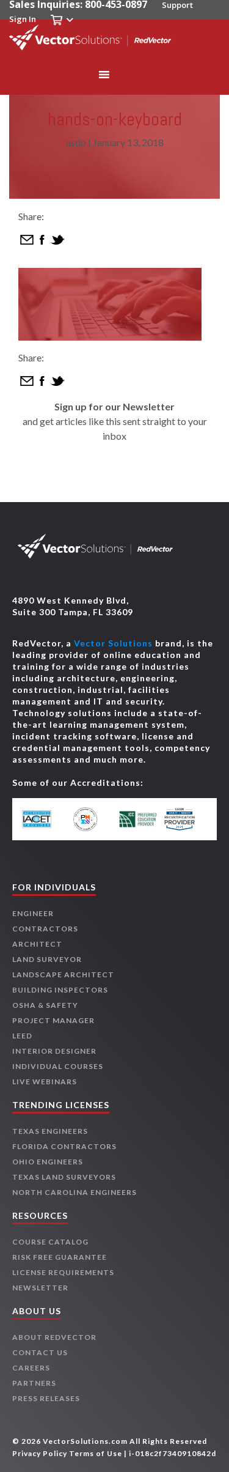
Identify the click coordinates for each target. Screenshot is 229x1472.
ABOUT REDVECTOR (54, 1337)
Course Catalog (50, 1241)
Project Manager (53, 1020)
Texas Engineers (50, 1131)
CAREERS (31, 1367)
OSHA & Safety (45, 1005)
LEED (22, 1035)
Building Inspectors (60, 989)
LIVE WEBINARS (44, 1081)
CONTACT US (40, 1352)
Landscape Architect (63, 974)
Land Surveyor (47, 959)
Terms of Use (95, 1453)
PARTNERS (34, 1383)
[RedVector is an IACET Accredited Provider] (44, 819)
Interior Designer (54, 1051)
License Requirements (63, 1272)
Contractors (45, 928)
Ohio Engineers (47, 1161)
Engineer (33, 913)
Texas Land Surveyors (64, 1177)
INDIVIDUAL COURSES (57, 1066)
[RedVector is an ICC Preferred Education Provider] (138, 819)
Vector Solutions (113, 643)
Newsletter (40, 1287)
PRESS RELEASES (46, 1398)
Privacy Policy (39, 1453)
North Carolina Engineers (74, 1192)
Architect (37, 944)
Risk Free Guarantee (59, 1257)
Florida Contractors (64, 1146)
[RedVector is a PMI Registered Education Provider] (91, 819)
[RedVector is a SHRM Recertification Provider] (184, 819)
